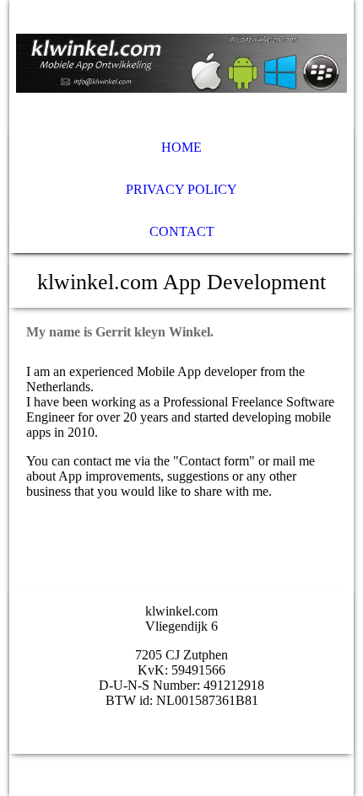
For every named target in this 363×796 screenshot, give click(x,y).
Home (181, 147)
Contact (181, 231)
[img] (182, 63)
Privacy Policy (181, 189)
